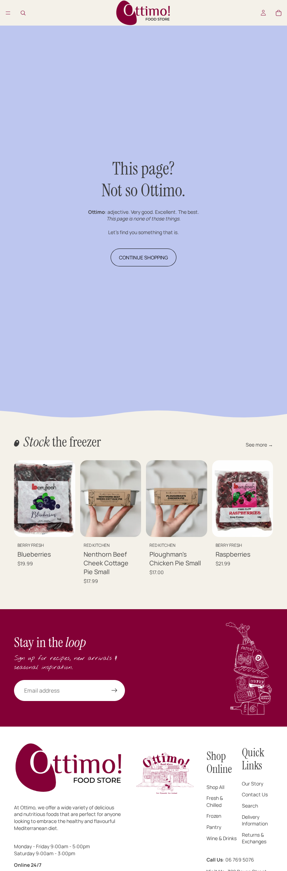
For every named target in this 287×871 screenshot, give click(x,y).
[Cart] (278, 13)
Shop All (215, 787)
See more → (259, 444)
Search (250, 805)
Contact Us (255, 794)
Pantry (213, 827)
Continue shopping (143, 257)
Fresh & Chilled (214, 801)
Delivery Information (255, 820)
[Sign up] (114, 690)
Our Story (252, 783)
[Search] (23, 13)
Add (70, 526)
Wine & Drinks (221, 838)
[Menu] (8, 13)
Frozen (213, 816)
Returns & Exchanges (254, 838)
